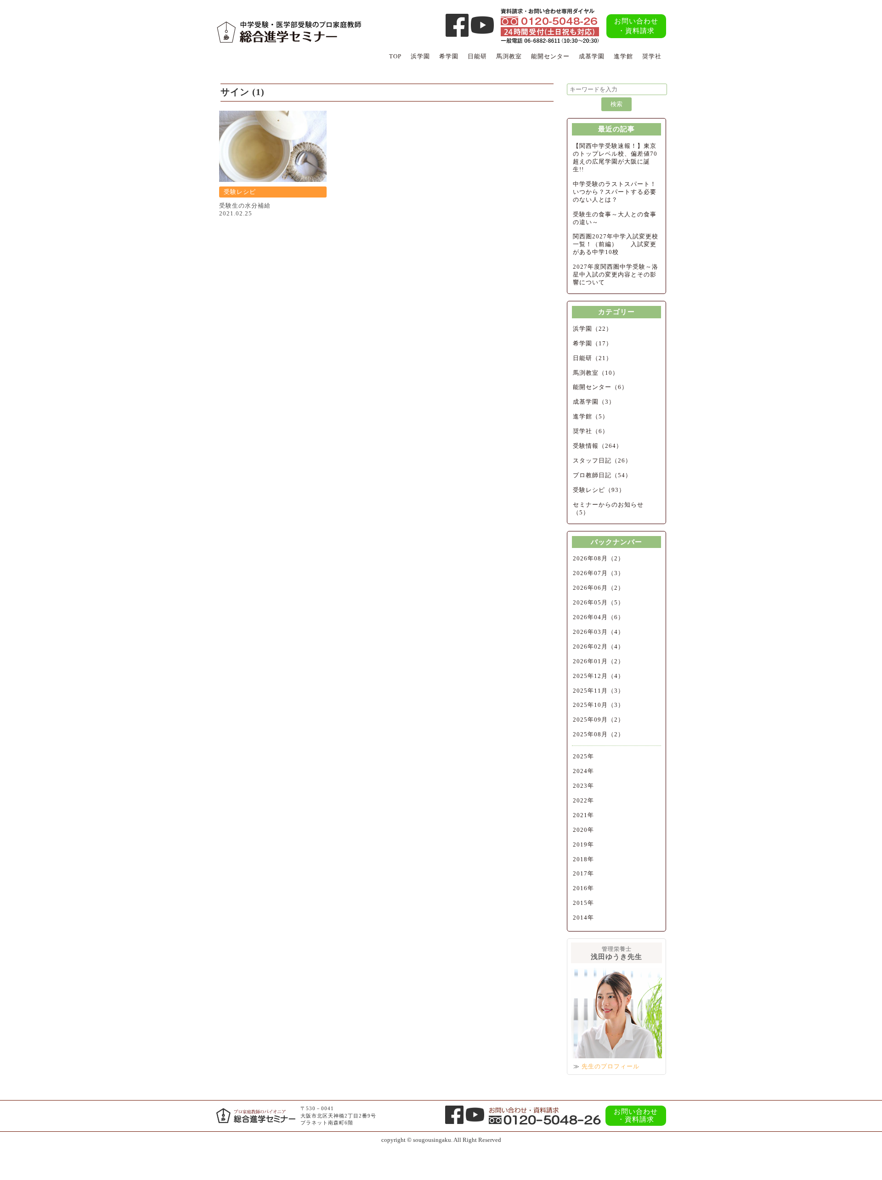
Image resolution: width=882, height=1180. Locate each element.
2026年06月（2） (598, 587)
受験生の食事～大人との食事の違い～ (614, 218)
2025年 (583, 756)
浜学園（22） (592, 328)
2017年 (583, 873)
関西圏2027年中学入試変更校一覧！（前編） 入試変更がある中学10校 (615, 244)
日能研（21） (592, 358)
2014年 (583, 917)
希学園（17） (592, 343)
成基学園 (592, 56)
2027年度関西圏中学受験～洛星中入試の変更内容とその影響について (615, 274)
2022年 (583, 800)
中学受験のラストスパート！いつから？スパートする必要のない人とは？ (614, 192)
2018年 (583, 859)
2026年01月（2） (598, 661)
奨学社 (652, 56)
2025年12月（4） (598, 675)
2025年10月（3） (598, 704)
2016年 (583, 888)
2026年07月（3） (598, 573)
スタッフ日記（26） (602, 460)
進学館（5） (591, 416)
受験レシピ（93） (599, 489)
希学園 (448, 56)
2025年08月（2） (598, 734)
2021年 (583, 815)
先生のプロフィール (610, 1066)
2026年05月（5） (598, 602)
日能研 (477, 56)
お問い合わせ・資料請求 (636, 25)
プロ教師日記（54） (602, 475)
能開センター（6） (600, 387)
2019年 (583, 844)
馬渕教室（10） (596, 372)
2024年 (583, 771)
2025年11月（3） (598, 690)
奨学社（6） (591, 431)
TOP (395, 56)
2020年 (583, 829)
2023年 (583, 785)
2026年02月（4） (598, 646)
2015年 (583, 902)
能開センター (550, 56)
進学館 (623, 56)
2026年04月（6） (598, 617)
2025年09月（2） (598, 719)
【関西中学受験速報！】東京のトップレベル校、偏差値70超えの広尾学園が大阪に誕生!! (615, 157)
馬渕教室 (509, 56)
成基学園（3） (594, 401)
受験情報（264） (597, 445)
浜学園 (420, 56)
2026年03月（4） (598, 631)
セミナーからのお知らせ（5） (608, 508)
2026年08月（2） (598, 558)
